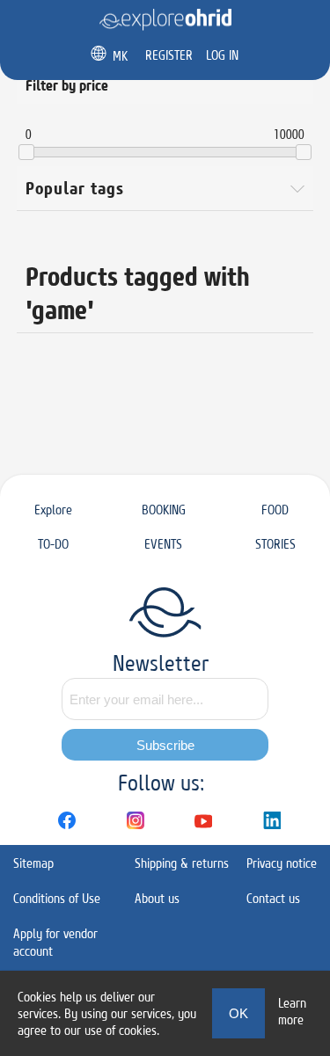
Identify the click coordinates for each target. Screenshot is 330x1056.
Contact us (273, 898)
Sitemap (33, 863)
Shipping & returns (182, 863)
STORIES (275, 543)
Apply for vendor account (55, 942)
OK (238, 1013)
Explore (53, 509)
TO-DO (53, 543)
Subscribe (165, 745)
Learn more (292, 1011)
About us (157, 898)
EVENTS (163, 543)
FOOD (275, 509)
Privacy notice (281, 863)
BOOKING (164, 509)
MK (120, 55)
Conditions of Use (56, 898)
